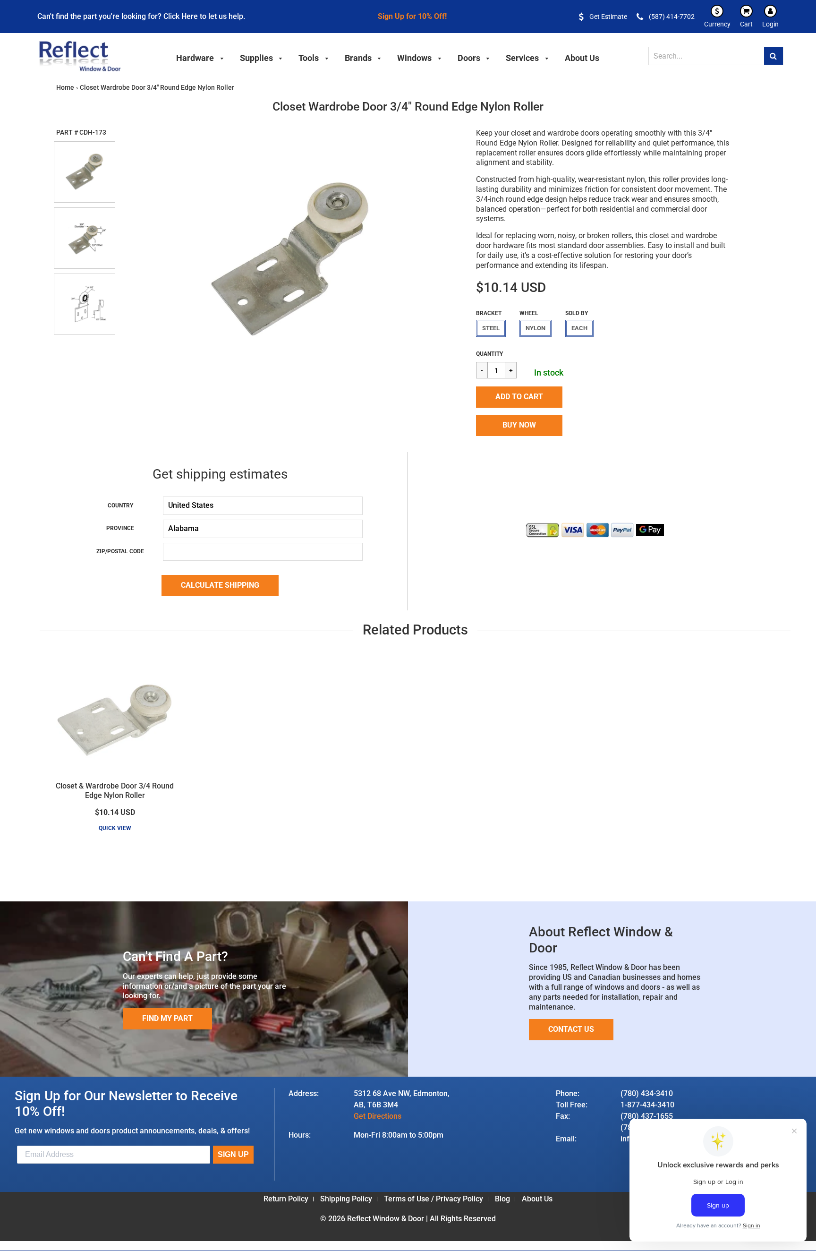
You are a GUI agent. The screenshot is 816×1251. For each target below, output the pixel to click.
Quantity (489, 354)
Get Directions (377, 1116)
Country (120, 505)
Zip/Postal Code (120, 551)
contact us (571, 1029)
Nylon (535, 328)
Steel (491, 328)
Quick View (115, 828)
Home (65, 87)
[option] (290, 259)
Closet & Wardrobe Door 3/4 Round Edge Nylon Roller (115, 790)
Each (579, 328)
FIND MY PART (167, 1018)
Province (120, 528)
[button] (519, 397)
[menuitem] (200, 56)
